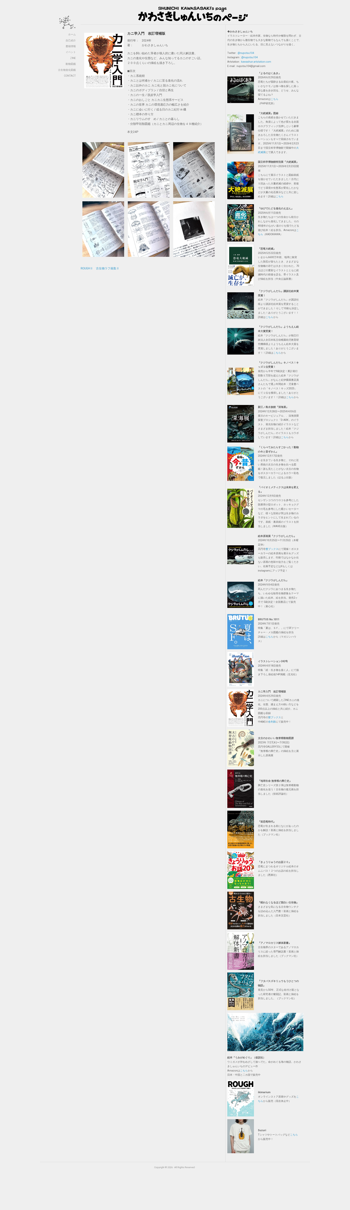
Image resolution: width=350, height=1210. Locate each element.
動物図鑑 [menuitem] (71, 64)
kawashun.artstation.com (256, 61)
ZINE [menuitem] (73, 58)
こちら (274, 99)
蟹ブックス (272, 549)
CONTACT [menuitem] (70, 75)
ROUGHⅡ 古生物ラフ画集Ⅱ (100, 268)
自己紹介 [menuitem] (71, 40)
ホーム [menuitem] (72, 34)
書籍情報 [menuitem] (71, 46)
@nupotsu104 (246, 53)
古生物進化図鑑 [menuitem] (67, 70)
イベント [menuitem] (71, 52)
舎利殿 (272, 721)
